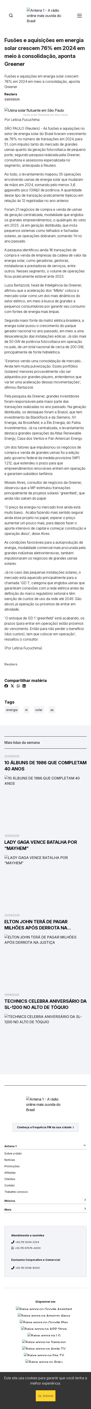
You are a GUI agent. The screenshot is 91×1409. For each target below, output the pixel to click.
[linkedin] (24, 686)
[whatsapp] (18, 686)
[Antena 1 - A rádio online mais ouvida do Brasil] (45, 15)
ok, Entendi (45, 1396)
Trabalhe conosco (16, 1191)
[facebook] (6, 686)
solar (38, 710)
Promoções (12, 1166)
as (52, 710)
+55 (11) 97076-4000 (28, 1248)
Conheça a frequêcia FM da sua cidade (44, 1127)
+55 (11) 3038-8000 (27, 1267)
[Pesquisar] (11, 15)
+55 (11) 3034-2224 (27, 1242)
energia (11, 710)
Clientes (9, 1179)
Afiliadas (10, 1172)
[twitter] (12, 686)
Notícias (9, 1160)
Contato (9, 1185)
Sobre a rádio (13, 1153)
